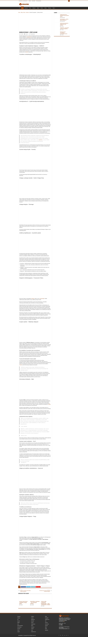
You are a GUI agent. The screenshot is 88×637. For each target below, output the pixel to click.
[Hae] (69, 1)
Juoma (32, 617)
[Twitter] (60, 635)
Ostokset (27, 12)
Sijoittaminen (47, 619)
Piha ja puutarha (20, 625)
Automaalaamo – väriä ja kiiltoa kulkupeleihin (64, 19)
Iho (17, 619)
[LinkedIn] (64, 635)
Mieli (46, 627)
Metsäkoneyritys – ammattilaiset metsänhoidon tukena (63, 32)
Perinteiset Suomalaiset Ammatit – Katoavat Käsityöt (44, 591)
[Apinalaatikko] (24, 4)
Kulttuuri (32, 616)
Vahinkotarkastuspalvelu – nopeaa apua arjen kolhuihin (64, 24)
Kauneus (18, 616)
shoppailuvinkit (29, 36)
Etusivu (19, 8)
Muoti (24, 12)
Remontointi (19, 627)
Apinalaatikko (20, 635)
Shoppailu (46, 617)
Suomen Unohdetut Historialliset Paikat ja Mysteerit (25, 591)
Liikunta (46, 625)
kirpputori (33, 298)
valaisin (49, 404)
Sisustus (18, 628)
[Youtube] (66, 635)
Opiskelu (46, 630)
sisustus (20, 364)
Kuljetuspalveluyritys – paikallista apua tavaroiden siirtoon (64, 15)
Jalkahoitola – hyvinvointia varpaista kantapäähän (64, 28)
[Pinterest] (62, 635)
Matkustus (33, 619)
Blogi (22, 12)
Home (19, 12)
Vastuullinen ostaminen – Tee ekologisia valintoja (35, 602)
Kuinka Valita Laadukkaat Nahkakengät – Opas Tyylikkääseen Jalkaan (45, 603)
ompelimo (40, 139)
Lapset (18, 631)
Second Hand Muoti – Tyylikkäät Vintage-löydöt (23, 602)
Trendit (32, 628)
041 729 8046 (61, 627)
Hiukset (18, 617)
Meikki (18, 622)
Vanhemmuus (33, 631)
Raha (46, 616)
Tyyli (32, 630)
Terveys (46, 622)
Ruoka (32, 622)
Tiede (46, 628)
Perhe (18, 630)
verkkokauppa (42, 298)
